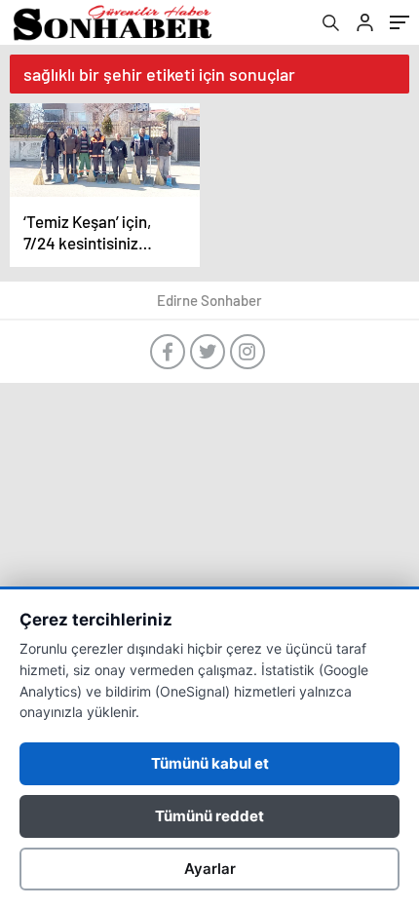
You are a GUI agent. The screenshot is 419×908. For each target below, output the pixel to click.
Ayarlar (210, 868)
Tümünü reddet (209, 816)
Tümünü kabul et (210, 763)
